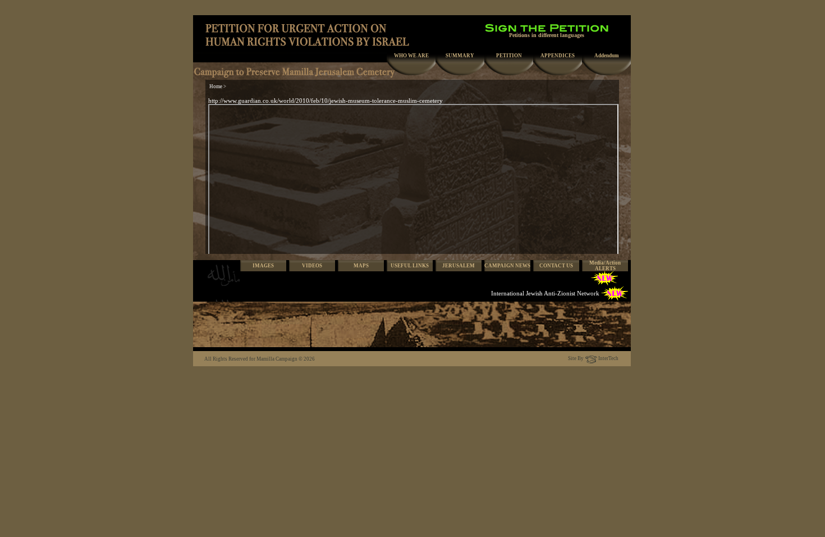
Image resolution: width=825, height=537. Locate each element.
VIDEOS (312, 265)
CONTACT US (556, 265)
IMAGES (263, 265)
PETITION (509, 55)
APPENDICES (557, 55)
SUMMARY (460, 55)
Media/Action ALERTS (605, 265)
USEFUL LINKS (410, 265)
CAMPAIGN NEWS (507, 265)
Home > (217, 86)
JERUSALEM (458, 265)
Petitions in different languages (546, 35)
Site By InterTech (593, 358)
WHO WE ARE (411, 55)
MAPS (361, 265)
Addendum (606, 55)
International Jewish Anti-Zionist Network (545, 293)
